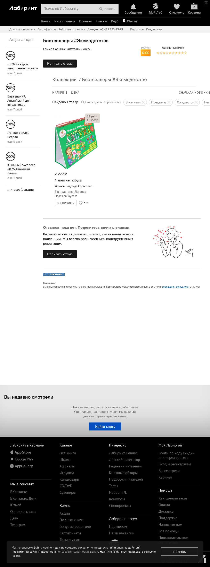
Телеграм (17, 524)
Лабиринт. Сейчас (123, 453)
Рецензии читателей (125, 466)
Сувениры (68, 492)
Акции (65, 513)
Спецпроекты (120, 505)
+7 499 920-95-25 (111, 29)
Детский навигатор (124, 459)
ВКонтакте (18, 491)
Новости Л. (118, 492)
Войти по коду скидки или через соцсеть (176, 455)
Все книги (68, 453)
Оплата (164, 504)
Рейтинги (64, 29)
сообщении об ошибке (175, 286)
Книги (45, 21)
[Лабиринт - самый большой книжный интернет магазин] (24, 6)
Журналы (67, 466)
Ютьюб (15, 505)
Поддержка (154, 29)
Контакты (137, 29)
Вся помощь (168, 531)
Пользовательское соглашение (173, 539)
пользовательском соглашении (77, 551)
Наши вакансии (121, 533)
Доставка (166, 511)
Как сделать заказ (173, 498)
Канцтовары (70, 479)
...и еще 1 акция (20, 189)
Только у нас (70, 539)
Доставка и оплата (22, 29)
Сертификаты (47, 29)
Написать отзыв (60, 63)
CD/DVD (66, 485)
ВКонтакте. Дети (23, 498)
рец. (92, 116)
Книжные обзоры (123, 472)
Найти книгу (105, 426)
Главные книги (71, 520)
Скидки (93, 29)
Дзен (14, 518)
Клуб (114, 21)
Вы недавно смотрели (28, 397)
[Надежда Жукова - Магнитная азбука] (76, 168)
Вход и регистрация (175, 464)
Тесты (113, 485)
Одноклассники (23, 511)
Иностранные (64, 21)
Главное (85, 21)
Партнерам (118, 526)
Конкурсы (117, 499)
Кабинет (165, 477)
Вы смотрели (169, 470)
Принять (179, 552)
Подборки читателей (126, 479)
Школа (65, 459)
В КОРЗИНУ (65, 203)
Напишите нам (170, 524)
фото (92, 120)
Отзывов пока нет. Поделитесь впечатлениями (86, 227)
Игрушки (67, 472)
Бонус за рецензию (75, 526)
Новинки (79, 29)
